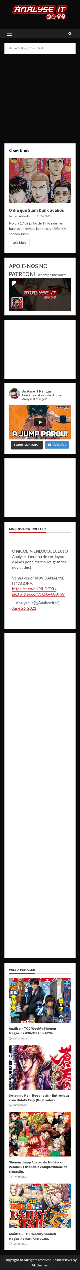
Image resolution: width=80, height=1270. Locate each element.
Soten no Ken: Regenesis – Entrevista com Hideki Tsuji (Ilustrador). (40, 1067)
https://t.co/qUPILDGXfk (34, 588)
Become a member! (51, 275)
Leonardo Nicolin (19, 216)
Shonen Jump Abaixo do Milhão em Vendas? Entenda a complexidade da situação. (40, 1134)
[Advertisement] (40, 99)
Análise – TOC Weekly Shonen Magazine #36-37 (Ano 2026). (40, 1000)
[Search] (70, 33)
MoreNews (63, 1259)
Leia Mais (19, 242)
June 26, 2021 (24, 608)
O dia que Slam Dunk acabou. (40, 180)
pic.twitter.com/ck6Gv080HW (38, 594)
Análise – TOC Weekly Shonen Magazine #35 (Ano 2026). (40, 1206)
